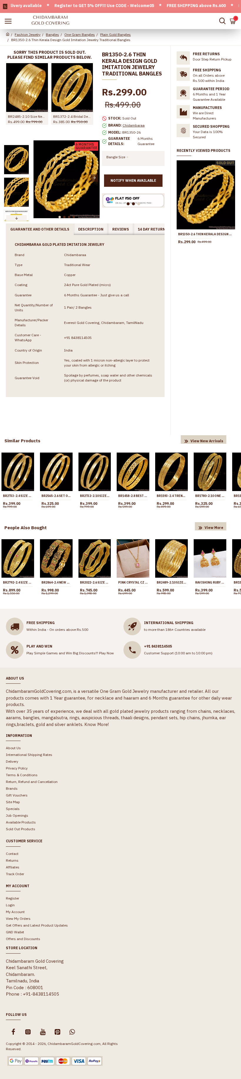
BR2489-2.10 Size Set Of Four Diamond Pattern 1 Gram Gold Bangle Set (171, 582)
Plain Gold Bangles (115, 34)
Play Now (106, 653)
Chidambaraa (134, 125)
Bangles (52, 34)
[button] (38, 177)
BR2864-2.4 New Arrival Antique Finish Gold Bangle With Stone (56, 582)
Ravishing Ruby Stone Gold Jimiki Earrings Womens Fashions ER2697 (210, 582)
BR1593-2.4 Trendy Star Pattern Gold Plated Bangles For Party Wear (171, 496)
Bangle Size (115, 157)
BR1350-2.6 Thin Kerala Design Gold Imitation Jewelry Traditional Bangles (206, 234)
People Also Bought (25, 527)
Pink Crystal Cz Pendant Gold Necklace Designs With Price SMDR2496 (133, 582)
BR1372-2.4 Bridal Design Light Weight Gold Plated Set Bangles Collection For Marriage (72, 116)
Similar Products (22, 440)
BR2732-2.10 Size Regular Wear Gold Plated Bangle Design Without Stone (95, 496)
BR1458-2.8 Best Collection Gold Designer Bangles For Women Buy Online (133, 496)
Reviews (120, 229)
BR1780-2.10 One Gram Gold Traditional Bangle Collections (210, 496)
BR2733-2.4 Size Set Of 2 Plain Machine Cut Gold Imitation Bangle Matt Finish (18, 496)
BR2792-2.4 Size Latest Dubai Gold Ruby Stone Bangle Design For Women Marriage (18, 582)
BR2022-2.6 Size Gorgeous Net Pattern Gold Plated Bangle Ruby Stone (95, 582)
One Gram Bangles (79, 34)
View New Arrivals (206, 441)
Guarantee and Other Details (39, 229)
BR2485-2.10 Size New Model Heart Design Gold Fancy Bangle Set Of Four (27, 116)
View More (214, 527)
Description (90, 229)
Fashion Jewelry (28, 34)
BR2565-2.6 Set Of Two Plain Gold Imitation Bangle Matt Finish (56, 496)
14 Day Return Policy (159, 229)
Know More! (96, 724)
